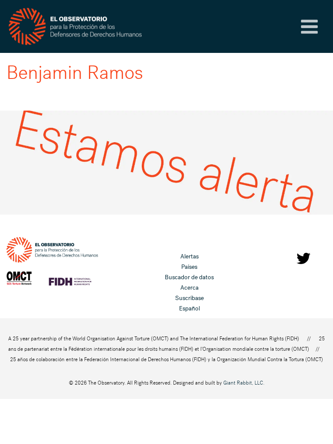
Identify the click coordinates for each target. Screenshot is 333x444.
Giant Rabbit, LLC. (243, 383)
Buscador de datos (189, 277)
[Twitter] (303, 258)
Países (189, 267)
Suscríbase (189, 298)
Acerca (189, 287)
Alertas (189, 256)
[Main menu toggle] (309, 27)
